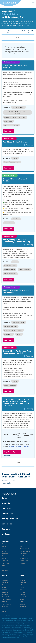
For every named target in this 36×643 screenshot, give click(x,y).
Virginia (4, 611)
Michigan (5, 553)
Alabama (5, 578)
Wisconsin (5, 570)
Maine (22, 546)
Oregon (22, 599)
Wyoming (23, 606)
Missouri (4, 558)
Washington (23, 604)
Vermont (22, 563)
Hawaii (22, 587)
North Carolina (6, 599)
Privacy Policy (8, 508)
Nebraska (5, 561)
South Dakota (6, 568)
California (23, 582)
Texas (3, 609)
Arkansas (5, 580)
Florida (4, 585)
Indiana (4, 546)
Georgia (4, 587)
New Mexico (23, 597)
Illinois (4, 544)
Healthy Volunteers (10, 518)
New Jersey (23, 553)
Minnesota (5, 556)
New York (23, 556)
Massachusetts (24, 549)
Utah (21, 602)
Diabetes (26, 446)
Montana (22, 592)
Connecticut (23, 544)
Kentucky (4, 590)
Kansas (4, 551)
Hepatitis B (12, 446)
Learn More (8, 131)
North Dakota (6, 563)
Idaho (21, 590)
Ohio (3, 565)
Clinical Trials (7, 524)
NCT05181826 (7, 406)
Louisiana (5, 592)
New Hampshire (25, 551)
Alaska (22, 578)
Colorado (23, 585)
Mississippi (5, 597)
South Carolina (6, 604)
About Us (6, 503)
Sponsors (6, 529)
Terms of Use (7, 513)
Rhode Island (24, 561)
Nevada (22, 594)
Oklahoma (5, 602)
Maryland (5, 594)
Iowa (3, 549)
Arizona (22, 580)
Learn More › (7, 455)
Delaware (5, 582)
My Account (7, 534)
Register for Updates (12, 452)
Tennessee (5, 606)
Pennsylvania (24, 558)
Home (4, 498)
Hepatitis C (19, 446)
